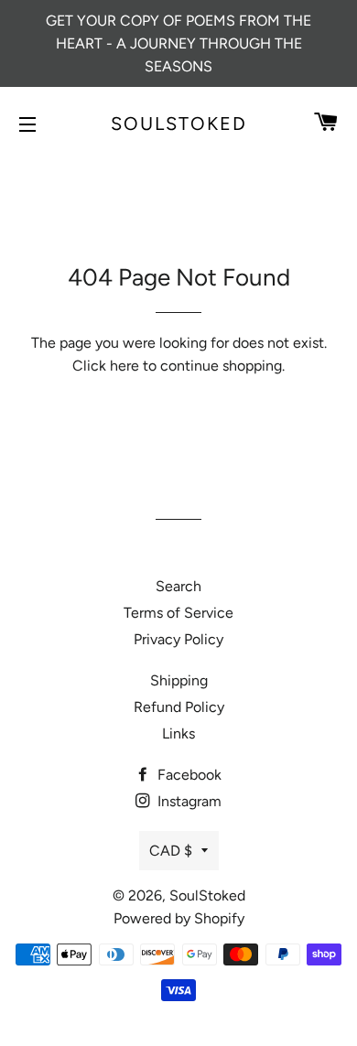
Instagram (188, 801)
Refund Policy (179, 707)
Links (178, 733)
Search (178, 586)
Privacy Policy (178, 639)
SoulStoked (179, 124)
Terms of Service (178, 612)
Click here (105, 365)
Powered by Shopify (179, 918)
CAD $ (170, 850)
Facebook (188, 774)
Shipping (179, 680)
